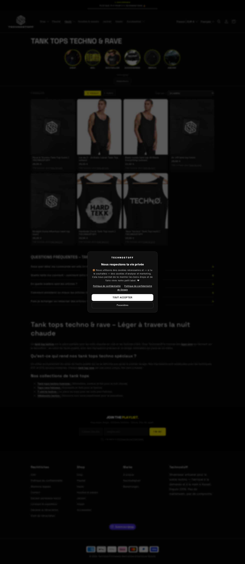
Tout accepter (122, 297)
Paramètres (122, 305)
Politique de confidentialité (107, 286)
